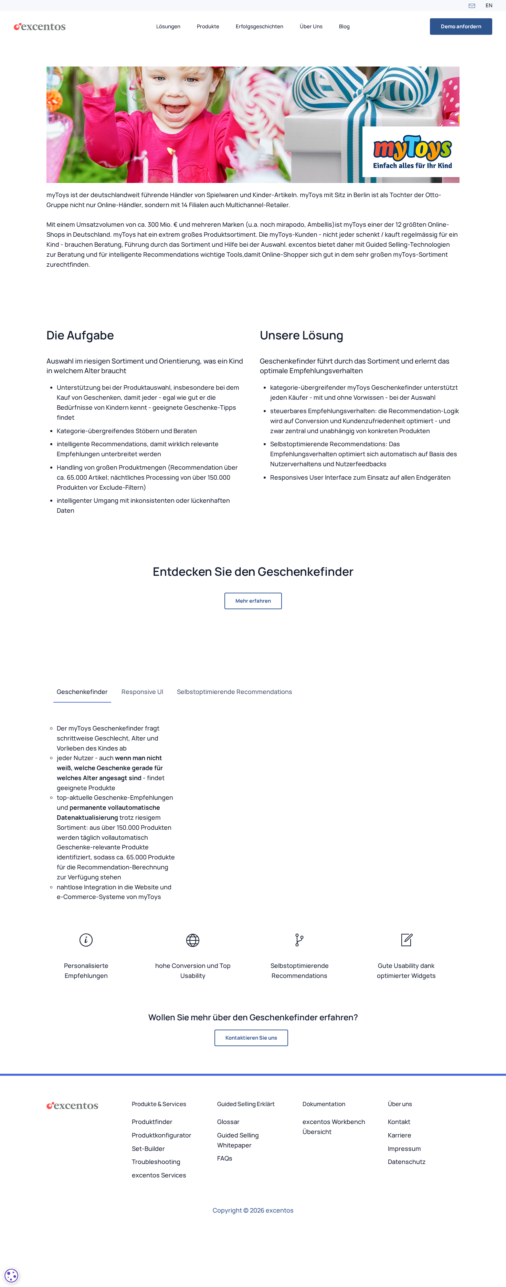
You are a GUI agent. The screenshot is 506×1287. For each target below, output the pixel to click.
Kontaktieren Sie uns (251, 1037)
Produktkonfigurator (161, 1135)
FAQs (224, 1158)
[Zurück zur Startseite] (39, 26)
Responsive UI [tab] (142, 691)
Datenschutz (407, 1161)
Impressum (404, 1148)
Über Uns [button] (311, 26)
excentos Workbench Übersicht (334, 1126)
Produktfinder (152, 1121)
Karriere (399, 1135)
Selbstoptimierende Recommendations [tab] (234, 691)
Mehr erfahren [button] (253, 600)
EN (489, 5)
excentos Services (159, 1175)
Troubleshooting (156, 1161)
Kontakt (399, 1121)
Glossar (228, 1121)
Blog (344, 26)
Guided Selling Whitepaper (238, 1140)
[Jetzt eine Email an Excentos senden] (471, 5)
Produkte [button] (208, 26)
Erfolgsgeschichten (259, 26)
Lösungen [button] (168, 26)
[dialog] (11, 1276)
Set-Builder (148, 1148)
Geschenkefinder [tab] (82, 691)
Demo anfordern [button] (461, 26)
